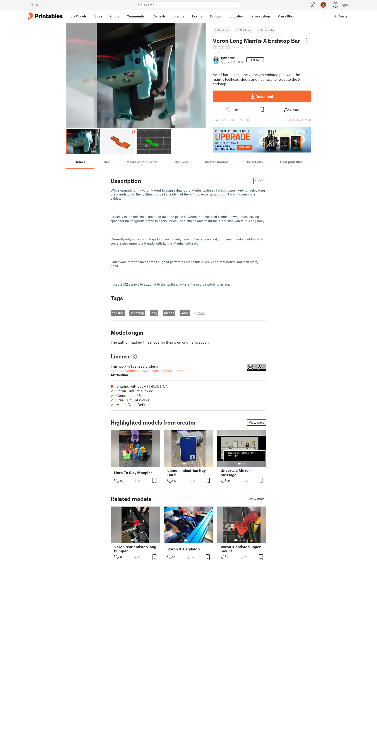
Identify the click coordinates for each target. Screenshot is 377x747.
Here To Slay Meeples (133, 473)
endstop (118, 313)
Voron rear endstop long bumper (135, 549)
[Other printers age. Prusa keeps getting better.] (262, 139)
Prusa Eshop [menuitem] (261, 16)
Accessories (267, 30)
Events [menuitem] (197, 16)
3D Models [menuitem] (78, 16)
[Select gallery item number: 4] (247, 540)
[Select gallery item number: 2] (188, 464)
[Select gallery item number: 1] (184, 464)
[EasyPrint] (313, 5)
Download (264, 96)
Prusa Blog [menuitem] (286, 16)
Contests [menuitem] (159, 16)
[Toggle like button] (116, 480)
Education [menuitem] (236, 16)
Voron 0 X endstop (183, 549)
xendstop (137, 313)
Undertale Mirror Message (235, 472)
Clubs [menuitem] (114, 16)
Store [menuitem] (98, 16)
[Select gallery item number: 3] (192, 464)
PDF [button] (261, 181)
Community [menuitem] (136, 16)
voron (185, 313)
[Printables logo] (45, 16)
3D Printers (245, 30)
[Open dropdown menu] (306, 40)
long (154, 313)
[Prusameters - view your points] (323, 5)
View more (257, 422)
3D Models (223, 30)
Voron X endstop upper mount (241, 549)
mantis (169, 313)
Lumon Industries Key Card (186, 472)
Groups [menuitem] (215, 16)
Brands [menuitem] (178, 16)
